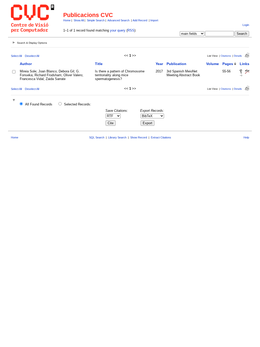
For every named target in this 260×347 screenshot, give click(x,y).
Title (99, 64)
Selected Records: (77, 104)
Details (238, 55)
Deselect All (32, 55)
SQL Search (96, 137)
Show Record (138, 137)
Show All (79, 20)
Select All (16, 55)
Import (154, 20)
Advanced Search (118, 20)
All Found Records (38, 104)
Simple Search (96, 20)
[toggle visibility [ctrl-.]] (14, 100)
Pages (227, 64)
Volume (212, 64)
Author (26, 64)
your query (117, 30)
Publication (176, 64)
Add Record (140, 20)
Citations (226, 55)
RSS (130, 30)
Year (159, 64)
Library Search (117, 137)
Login (245, 24)
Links (244, 64)
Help (246, 137)
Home (67, 20)
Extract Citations (161, 137)
